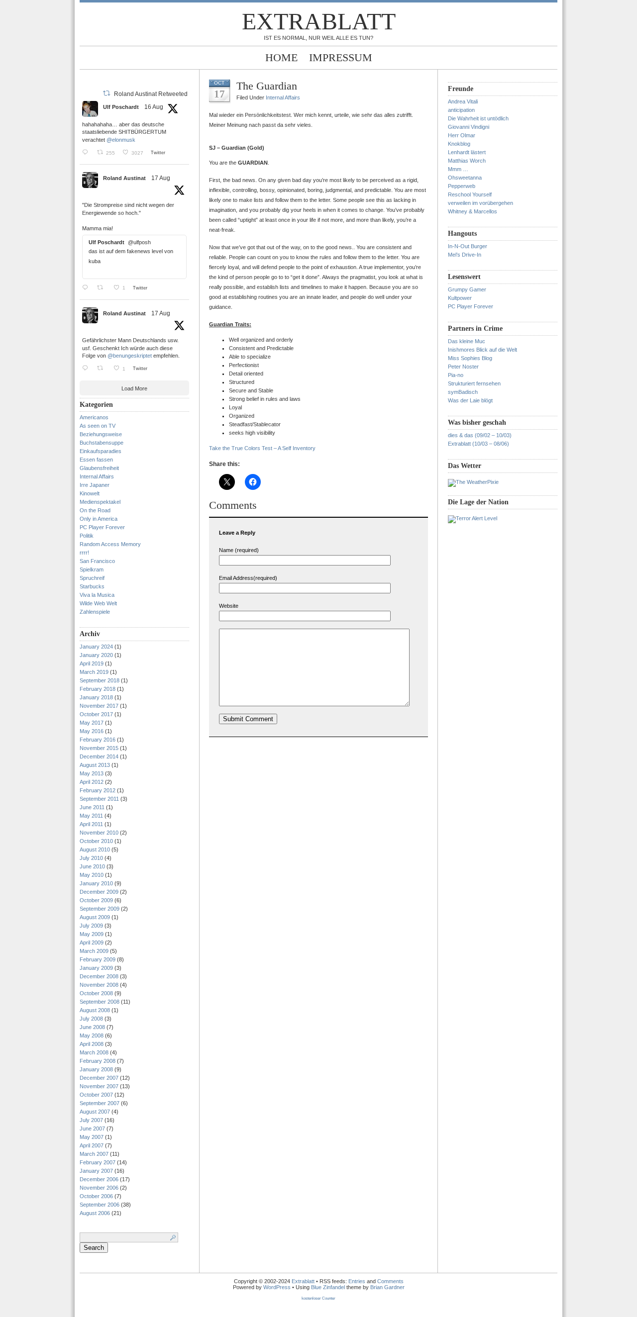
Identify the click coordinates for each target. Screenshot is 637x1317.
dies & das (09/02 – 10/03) (480, 435)
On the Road (95, 510)
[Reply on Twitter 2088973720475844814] (87, 152)
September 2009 (99, 909)
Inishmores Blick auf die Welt (482, 350)
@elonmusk (120, 140)
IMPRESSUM (340, 57)
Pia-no (455, 375)
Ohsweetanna (465, 178)
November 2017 (99, 706)
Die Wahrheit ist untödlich (478, 118)
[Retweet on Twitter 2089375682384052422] (103, 368)
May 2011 (91, 816)
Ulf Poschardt (121, 107)
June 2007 (92, 1128)
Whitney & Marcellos (472, 211)
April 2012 (92, 782)
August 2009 (95, 917)
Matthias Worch (467, 161)
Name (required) (239, 550)
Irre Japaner (94, 485)
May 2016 (92, 731)
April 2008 (92, 1044)
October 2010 (96, 841)
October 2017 (96, 714)
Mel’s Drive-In (464, 255)
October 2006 (96, 1196)
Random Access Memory (110, 544)
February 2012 (97, 790)
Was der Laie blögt (470, 400)
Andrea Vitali (463, 101)
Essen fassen (96, 460)
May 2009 (92, 934)
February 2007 (97, 1162)
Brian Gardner (387, 1287)
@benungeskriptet (129, 356)
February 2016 (97, 740)
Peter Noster (463, 367)
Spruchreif (92, 578)
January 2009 (96, 968)
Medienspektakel (100, 502)
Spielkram (92, 569)
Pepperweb (461, 186)
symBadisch (463, 392)
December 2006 (99, 1179)
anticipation (461, 110)
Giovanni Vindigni (468, 127)
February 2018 (97, 689)
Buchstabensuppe (101, 443)
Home (281, 57)
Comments (390, 1281)
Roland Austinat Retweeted (151, 94)
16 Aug (153, 106)
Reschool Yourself (470, 194)
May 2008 (92, 1035)
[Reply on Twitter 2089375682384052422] (87, 368)
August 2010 (95, 849)
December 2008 (99, 976)
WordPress (277, 1287)
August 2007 (95, 1112)
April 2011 (91, 824)
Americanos (94, 417)
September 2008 (99, 1002)
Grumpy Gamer (467, 289)
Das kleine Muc (466, 341)
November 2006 (99, 1188)
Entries (356, 1281)
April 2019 (92, 663)
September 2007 (99, 1103)
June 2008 (92, 1027)
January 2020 (96, 655)
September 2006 (99, 1205)
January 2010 (96, 883)
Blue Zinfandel (328, 1287)
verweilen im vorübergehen (480, 203)
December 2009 (99, 892)
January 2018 (96, 697)
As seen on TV (97, 426)
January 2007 (96, 1171)
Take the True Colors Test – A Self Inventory (262, 448)
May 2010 (92, 875)
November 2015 (99, 748)
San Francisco (97, 561)
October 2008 (96, 993)
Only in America (98, 519)
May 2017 (92, 723)
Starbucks (92, 586)
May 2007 (92, 1137)
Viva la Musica (97, 595)
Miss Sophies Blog (470, 358)
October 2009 (96, 900)
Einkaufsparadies (100, 451)
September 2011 (99, 799)
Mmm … (458, 169)
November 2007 (99, 1086)
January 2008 (96, 1069)
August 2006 (95, 1213)
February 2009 (97, 959)
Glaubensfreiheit (99, 468)
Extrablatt (319, 21)
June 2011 (92, 807)
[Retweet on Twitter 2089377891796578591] (103, 287)
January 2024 (96, 647)
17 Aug (160, 178)
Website (228, 606)
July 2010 (91, 858)
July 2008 (91, 1019)
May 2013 (92, 773)
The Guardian (266, 86)
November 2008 (99, 985)
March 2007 (94, 1154)
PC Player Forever (102, 527)
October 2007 (96, 1095)
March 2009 (94, 951)
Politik (87, 536)
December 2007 (99, 1078)
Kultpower (460, 298)
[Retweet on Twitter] (106, 93)
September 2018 (99, 680)
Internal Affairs (97, 476)
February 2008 (97, 1061)
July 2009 (91, 926)
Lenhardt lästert (467, 152)
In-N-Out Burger (467, 246)
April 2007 (92, 1145)
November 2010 (99, 833)
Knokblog (459, 144)
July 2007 (91, 1120)
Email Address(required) (248, 578)
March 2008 (94, 1052)
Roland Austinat (124, 178)
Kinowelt (90, 493)
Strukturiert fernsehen (474, 383)
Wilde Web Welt (98, 603)
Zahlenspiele (95, 612)
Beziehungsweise (101, 434)
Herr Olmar (461, 135)
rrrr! (84, 553)
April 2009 (92, 942)
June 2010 (92, 866)
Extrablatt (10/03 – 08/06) (478, 444)
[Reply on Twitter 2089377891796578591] (87, 287)
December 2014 (99, 756)
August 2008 (95, 1010)
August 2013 (95, 765)
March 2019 (94, 672)
